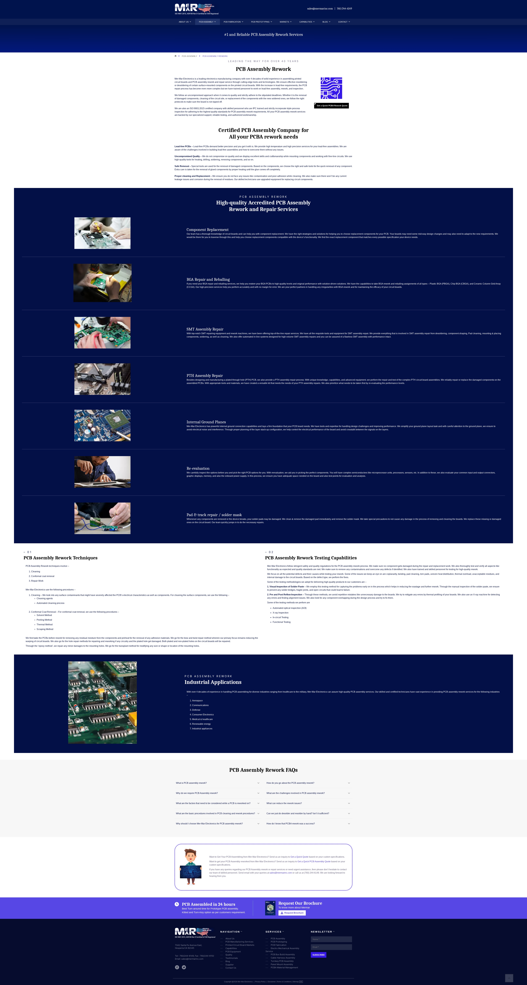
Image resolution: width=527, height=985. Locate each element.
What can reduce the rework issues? (284, 803)
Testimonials (231, 958)
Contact (342, 22)
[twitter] (184, 967)
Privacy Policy (260, 982)
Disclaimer (272, 982)
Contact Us (230, 967)
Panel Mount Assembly (282, 964)
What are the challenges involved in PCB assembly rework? (296, 793)
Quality (228, 954)
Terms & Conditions (284, 982)
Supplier (229, 964)
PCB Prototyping (260, 22)
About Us (184, 22)
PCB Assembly (206, 22)
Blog (325, 22)
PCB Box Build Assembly (283, 954)
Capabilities (305, 22)
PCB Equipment (233, 951)
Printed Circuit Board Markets (239, 945)
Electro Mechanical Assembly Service (282, 950)
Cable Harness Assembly (283, 957)
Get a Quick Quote (299, 857)
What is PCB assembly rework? (191, 783)
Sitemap (296, 982)
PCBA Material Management (284, 967)
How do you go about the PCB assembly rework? (290, 783)
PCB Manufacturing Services (239, 941)
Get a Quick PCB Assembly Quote (314, 861)
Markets (284, 22)
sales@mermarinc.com (320, 8)
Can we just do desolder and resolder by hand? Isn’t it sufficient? (298, 813)
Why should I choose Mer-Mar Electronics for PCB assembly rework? (209, 823)
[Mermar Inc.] (197, 13)
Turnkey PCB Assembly (282, 961)
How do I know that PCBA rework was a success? (291, 823)
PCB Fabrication (232, 22)
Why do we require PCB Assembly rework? (197, 793)
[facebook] (177, 967)
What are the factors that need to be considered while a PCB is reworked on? (213, 803)
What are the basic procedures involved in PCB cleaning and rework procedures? (215, 813)
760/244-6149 (344, 8)
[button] (190, 22)
